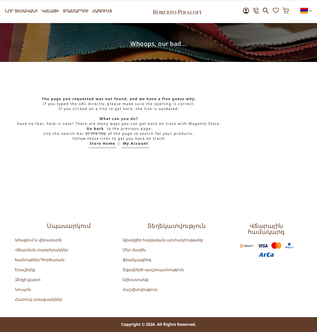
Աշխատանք (135, 280)
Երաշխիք (25, 270)
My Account (135, 143)
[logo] (177, 10)
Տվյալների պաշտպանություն (153, 270)
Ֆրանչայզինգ (137, 260)
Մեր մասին (134, 250)
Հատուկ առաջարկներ (38, 299)
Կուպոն (23, 289)
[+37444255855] (256, 11)
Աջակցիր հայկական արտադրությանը (163, 240)
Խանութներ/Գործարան (39, 260)
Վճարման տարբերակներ (41, 250)
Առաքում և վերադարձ (38, 240)
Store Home (102, 143)
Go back (95, 128)
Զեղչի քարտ (28, 280)
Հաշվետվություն (140, 289)
